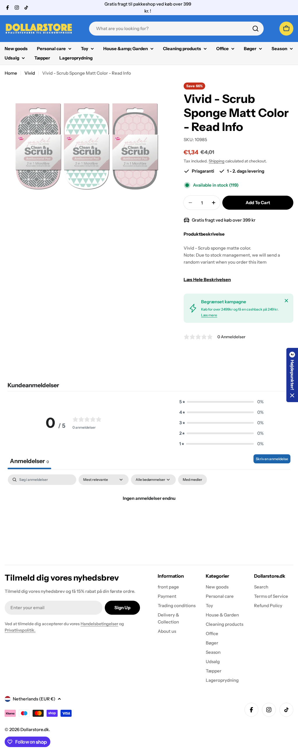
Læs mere (209, 315)
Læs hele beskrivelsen (207, 279)
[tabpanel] (149, 518)
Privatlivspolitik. (20, 630)
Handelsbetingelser (99, 623)
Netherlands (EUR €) (34, 699)
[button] (221, 401)
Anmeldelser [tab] (29, 461)
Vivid (29, 73)
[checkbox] (192, 479)
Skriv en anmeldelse (272, 459)
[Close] (286, 300)
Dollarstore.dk (34, 729)
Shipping (216, 161)
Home (11, 73)
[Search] (255, 28)
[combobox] (176, 29)
